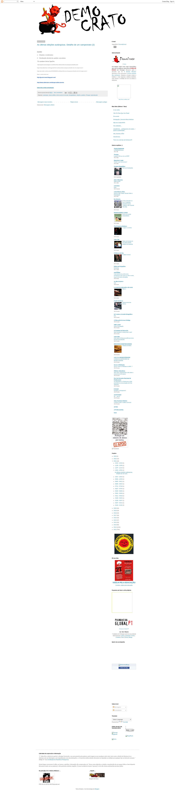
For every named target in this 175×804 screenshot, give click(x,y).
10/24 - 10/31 (119, 470)
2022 (115, 458)
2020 (115, 508)
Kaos (125, 64)
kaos (115, 412)
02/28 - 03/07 (119, 500)
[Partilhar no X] (73, 93)
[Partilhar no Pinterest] (76, 93)
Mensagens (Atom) (49, 105)
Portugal (88, 95)
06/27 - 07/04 (119, 488)
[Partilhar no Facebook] (75, 93)
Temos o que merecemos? (120, 162)
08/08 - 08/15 (119, 484)
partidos (83, 95)
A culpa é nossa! (126, 254)
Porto (133, 635)
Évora (126, 637)
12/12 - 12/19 (119, 463)
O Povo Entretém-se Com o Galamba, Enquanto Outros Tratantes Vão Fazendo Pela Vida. (128, 203)
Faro (122, 637)
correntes (117, 186)
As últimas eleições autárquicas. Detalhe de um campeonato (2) (66, 45)
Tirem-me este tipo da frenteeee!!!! (122, 140)
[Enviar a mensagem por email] (69, 93)
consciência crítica (119, 192)
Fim (115, 315)
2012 (115, 527)
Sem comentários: (58, 92)
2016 (115, 517)
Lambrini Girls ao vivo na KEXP (121, 156)
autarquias (45, 95)
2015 (115, 520)
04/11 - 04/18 (119, 495)
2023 (115, 456)
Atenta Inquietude (119, 148)
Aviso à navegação (118, 326)
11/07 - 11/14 (119, 468)
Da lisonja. (116, 268)
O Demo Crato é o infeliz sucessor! (122, 402)
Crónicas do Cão (119, 253)
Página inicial (74, 102)
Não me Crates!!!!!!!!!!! (119, 122)
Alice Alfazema (118, 180)
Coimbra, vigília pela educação (124, 585)
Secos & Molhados (119, 365)
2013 (115, 525)
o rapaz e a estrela (127, 227)
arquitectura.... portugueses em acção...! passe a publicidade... (124, 129)
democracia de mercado (62, 95)
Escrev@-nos (122, 44)
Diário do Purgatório (119, 266)
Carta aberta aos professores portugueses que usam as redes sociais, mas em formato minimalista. (124, 275)
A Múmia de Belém (126, 345)
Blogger (97, 789)
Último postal (117, 181)
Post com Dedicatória (127, 168)
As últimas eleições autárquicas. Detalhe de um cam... (124, 473)
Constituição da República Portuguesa (57, 759)
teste (115, 187)
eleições (79, 95)
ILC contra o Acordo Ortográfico (123, 314)
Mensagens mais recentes (45, 102)
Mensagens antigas (101, 102)
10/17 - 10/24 (119, 477)
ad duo (116, 407)
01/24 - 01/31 (119, 505)
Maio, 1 (124, 289)
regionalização (94, 95)
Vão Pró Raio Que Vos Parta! (121, 113)
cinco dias (117, 336)
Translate (125, 722)
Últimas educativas (119, 371)
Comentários (118, 710)
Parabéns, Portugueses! (120, 390)
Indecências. (116, 137)
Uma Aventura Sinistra (120, 401)
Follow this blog (124, 667)
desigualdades (72, 95)
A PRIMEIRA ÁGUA (118, 150)
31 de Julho (116, 110)
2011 (115, 529)
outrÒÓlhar (117, 272)
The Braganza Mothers (120, 226)
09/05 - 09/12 (119, 481)
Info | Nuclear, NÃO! (118, 133)
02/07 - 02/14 (119, 503)
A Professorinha (118, 410)
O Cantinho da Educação (121, 330)
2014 (115, 522)
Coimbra (118, 637)
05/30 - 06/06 (119, 491)
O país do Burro (118, 301)
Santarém (128, 635)
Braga (130, 637)
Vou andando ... (117, 126)
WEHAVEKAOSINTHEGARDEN (123, 344)
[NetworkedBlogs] (124, 664)
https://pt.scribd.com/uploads (45, 87)
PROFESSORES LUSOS (121, 212)
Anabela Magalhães (119, 166)
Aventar (116, 154)
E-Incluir (116, 389)
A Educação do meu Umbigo (122, 320)
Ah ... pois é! (117, 396)
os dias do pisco (118, 281)
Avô (115, 283)
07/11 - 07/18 (119, 486)
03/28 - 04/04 (119, 498)
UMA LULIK (117, 324)
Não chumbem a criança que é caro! (123, 332)
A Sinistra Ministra (130, 71)
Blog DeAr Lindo (118, 160)
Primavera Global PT (124, 628)
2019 (115, 510)
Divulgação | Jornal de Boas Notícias (123, 119)
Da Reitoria (117, 199)
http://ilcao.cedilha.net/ (124, 99)
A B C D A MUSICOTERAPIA (122, 357)
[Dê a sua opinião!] (71, 93)
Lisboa (122, 635)
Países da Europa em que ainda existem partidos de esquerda (127, 243)
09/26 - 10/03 (119, 479)
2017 (115, 515)
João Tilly (116, 239)
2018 (115, 513)
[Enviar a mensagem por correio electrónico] (65, 92)
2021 (115, 461)
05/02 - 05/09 (119, 493)
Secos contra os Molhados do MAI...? (123, 366)
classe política (52, 95)
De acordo (116, 116)
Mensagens (117, 707)
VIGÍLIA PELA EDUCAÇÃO (124, 583)
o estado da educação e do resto (123, 287)
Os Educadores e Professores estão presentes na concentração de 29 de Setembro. (123, 383)
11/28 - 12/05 (119, 465)
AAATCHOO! (117, 395)
